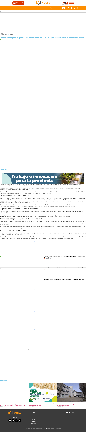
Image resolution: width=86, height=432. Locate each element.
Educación (34, 8)
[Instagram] (77, 8)
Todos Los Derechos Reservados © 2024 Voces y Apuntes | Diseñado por (43, 428)
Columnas (40, 8)
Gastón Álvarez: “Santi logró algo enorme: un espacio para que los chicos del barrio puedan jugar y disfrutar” (64, 257)
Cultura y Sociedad (26, 8)
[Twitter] (70, 412)
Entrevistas (46, 8)
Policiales (13, 8)
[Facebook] (68, 8)
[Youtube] (74, 8)
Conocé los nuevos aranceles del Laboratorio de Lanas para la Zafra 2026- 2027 (63, 268)
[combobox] (55, 8)
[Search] (63, 8)
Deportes (19, 8)
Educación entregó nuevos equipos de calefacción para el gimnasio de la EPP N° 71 (64, 279)
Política (7, 8)
